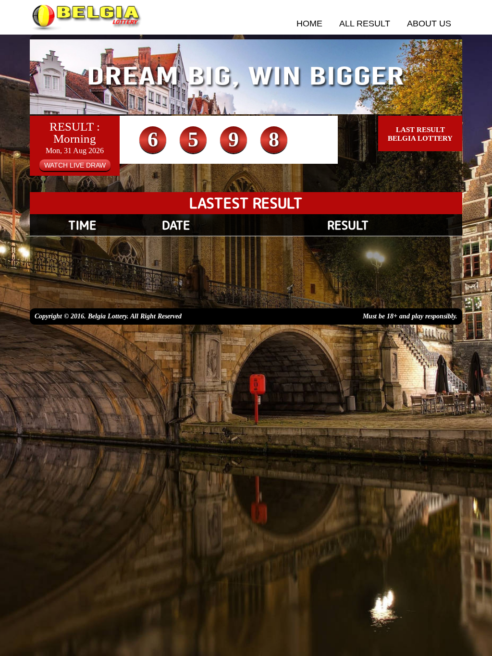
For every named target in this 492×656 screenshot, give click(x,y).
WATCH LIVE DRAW (75, 165)
